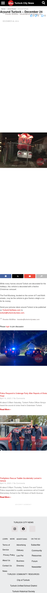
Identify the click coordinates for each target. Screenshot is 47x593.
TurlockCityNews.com (12, 310)
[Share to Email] (29, 276)
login (8, 326)
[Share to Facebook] (5, 276)
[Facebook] (23, 529)
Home (3, 9)
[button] (3, 3)
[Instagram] (15, 529)
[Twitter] (32, 529)
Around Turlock (23, 9)
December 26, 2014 (11, 21)
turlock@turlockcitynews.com (12, 312)
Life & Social (11, 9)
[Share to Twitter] (17, 276)
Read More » (5, 409)
